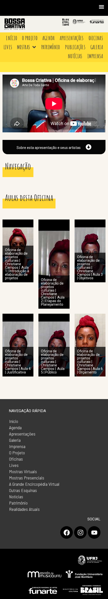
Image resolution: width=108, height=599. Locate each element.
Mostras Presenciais (26, 477)
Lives (14, 465)
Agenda (15, 427)
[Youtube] (94, 532)
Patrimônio (18, 503)
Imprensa (17, 446)
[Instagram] (80, 532)
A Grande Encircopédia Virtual (34, 484)
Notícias (16, 496)
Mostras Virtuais (23, 471)
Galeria (15, 440)
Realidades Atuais (24, 509)
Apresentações (22, 434)
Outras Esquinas (23, 490)
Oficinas (16, 459)
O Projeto (17, 452)
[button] (101, 7)
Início (13, 421)
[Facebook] (66, 532)
